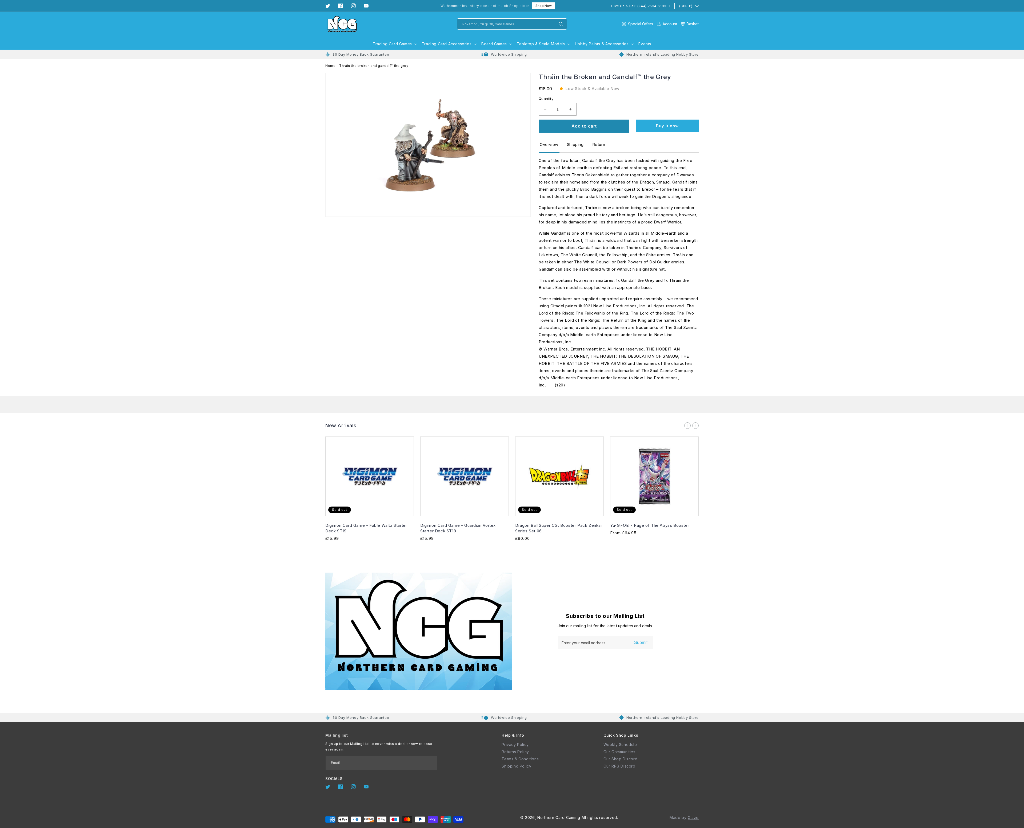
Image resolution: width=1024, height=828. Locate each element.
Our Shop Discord (620, 759)
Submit (640, 642)
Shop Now (543, 6)
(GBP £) (685, 6)
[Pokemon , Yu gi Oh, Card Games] (561, 24)
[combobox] (512, 24)
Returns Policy (515, 751)
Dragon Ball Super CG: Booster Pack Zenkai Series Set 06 (558, 528)
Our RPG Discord (619, 766)
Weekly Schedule (620, 744)
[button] (689, 24)
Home (330, 66)
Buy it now (667, 125)
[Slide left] (687, 425)
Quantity (546, 98)
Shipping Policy (516, 766)
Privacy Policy (515, 744)
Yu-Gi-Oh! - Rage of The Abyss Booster (649, 525)
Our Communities (619, 751)
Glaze (693, 817)
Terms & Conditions (520, 759)
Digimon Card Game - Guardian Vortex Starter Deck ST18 (458, 528)
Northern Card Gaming (558, 817)
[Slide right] (695, 425)
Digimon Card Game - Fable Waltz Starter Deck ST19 (366, 528)
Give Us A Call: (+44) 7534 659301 (640, 6)
